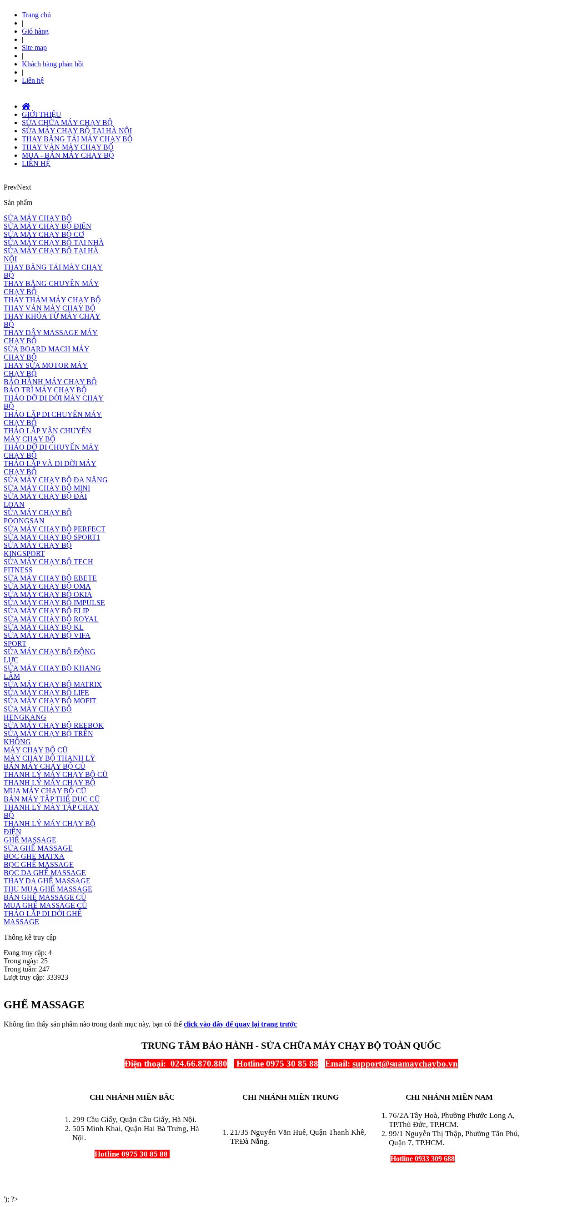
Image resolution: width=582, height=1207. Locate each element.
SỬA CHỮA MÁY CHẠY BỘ (67, 122)
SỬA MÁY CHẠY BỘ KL (44, 627)
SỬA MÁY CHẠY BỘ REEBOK (54, 725)
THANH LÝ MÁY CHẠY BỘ (49, 782)
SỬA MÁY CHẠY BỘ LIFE (46, 692)
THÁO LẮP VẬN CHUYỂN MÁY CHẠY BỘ (47, 435)
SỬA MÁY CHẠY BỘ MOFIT (50, 701)
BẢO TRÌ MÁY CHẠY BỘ (45, 390)
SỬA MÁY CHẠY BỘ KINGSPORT (38, 549)
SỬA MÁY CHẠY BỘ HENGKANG (38, 713)
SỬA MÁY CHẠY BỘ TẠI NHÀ (54, 242)
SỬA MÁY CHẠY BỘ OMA (47, 586)
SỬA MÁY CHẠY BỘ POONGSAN (38, 517)
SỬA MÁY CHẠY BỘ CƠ (44, 234)
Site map (34, 47)
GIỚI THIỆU (41, 114)
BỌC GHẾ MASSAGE (39, 864)
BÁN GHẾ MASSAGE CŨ (45, 897)
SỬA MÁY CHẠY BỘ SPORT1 (52, 537)
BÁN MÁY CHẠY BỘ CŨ (44, 766)
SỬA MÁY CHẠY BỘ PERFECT (54, 529)
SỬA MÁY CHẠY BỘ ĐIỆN (47, 226)
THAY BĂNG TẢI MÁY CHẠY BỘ (77, 139)
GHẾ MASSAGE (30, 840)
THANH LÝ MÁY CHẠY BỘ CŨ (56, 774)
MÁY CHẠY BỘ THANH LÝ (49, 758)
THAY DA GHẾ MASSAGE (47, 881)
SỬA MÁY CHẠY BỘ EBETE (50, 578)
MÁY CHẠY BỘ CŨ (36, 750)
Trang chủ (36, 15)
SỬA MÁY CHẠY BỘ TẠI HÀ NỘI (77, 131)
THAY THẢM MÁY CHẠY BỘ (52, 300)
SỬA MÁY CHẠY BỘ (38, 218)
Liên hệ (33, 80)
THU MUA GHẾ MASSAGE (48, 889)
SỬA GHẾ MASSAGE (38, 848)
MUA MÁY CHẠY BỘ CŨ (45, 791)
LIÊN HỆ (36, 163)
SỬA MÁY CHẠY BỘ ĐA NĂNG (56, 480)
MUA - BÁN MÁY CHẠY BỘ (68, 155)
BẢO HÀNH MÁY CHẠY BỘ (50, 382)
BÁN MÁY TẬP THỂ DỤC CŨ (52, 799)
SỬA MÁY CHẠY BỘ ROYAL (51, 619)
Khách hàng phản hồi (53, 64)
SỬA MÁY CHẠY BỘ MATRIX (53, 684)
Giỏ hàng (35, 31)
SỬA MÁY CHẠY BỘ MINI (47, 488)
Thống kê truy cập (30, 937)
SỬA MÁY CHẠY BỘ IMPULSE (54, 602)
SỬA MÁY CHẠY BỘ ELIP (46, 611)
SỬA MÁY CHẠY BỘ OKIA (48, 594)
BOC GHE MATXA (34, 856)
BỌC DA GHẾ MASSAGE (45, 872)
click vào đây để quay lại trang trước (240, 1024)
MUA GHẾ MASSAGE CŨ (45, 905)
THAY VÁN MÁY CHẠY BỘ (68, 147)
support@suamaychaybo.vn (405, 1063)
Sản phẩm (18, 202)
